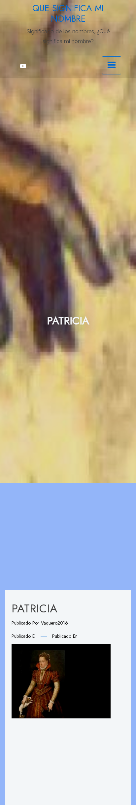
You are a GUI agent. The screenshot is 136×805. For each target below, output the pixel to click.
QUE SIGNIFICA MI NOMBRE (68, 13)
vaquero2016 (54, 623)
